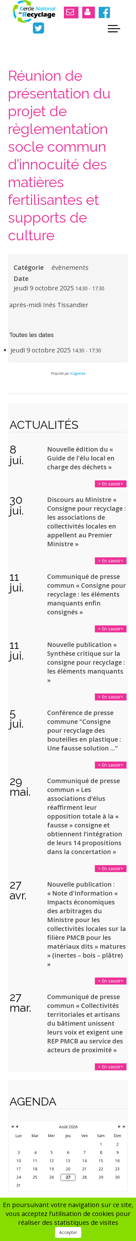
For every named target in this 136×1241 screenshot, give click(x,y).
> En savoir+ (110, 484)
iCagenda (77, 373)
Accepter (68, 1232)
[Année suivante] (123, 1127)
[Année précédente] (11, 1127)
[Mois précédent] (17, 1127)
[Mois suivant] (119, 1127)
